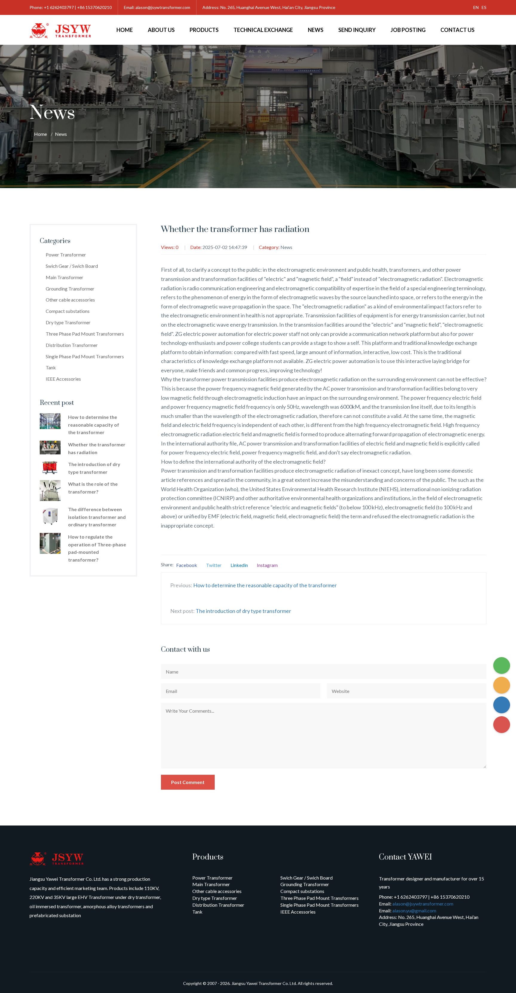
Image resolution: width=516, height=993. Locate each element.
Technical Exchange (263, 30)
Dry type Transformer (68, 322)
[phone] (501, 665)
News (315, 30)
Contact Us (457, 30)
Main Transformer (64, 277)
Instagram (267, 565)
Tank (51, 367)
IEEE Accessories (63, 379)
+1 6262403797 (59, 7)
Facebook (186, 565)
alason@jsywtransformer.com (163, 7)
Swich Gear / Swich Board (72, 266)
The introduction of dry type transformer (243, 611)
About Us (161, 30)
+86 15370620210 (94, 7)
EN (476, 7)
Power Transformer (66, 254)
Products (204, 30)
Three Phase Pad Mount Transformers (85, 333)
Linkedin (239, 565)
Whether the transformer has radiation (96, 448)
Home (124, 30)
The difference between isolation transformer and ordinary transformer (97, 516)
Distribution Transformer (72, 345)
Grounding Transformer (70, 288)
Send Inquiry (357, 30)
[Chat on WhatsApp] (501, 685)
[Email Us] (501, 724)
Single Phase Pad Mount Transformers (85, 356)
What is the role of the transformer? (93, 487)
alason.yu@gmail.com (414, 910)
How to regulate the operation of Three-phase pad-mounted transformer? (97, 548)
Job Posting (408, 30)
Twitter (214, 565)
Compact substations (68, 311)
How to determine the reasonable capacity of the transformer (265, 585)
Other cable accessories (70, 299)
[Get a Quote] (501, 705)
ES (484, 7)
